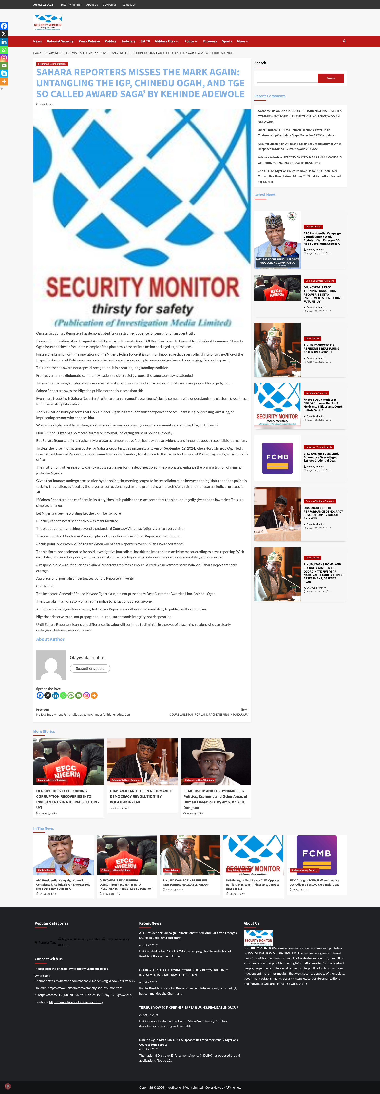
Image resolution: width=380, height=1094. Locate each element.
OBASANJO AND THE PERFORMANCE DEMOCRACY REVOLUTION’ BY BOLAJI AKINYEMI (141, 796)
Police (189, 41)
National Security (60, 41)
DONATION (109, 4)
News (37, 41)
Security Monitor (71, 4)
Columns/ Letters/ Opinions (52, 64)
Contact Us (129, 4)
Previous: (83, 712)
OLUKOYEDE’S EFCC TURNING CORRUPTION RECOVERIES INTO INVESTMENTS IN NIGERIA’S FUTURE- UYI (68, 799)
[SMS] (70, 695)
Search (260, 63)
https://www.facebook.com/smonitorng (76, 1002)
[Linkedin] (55, 695)
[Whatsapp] (63, 695)
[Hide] (1, 89)
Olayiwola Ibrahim (88, 657)
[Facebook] (40, 695)
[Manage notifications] (8, 1086)
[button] (344, 41)
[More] (94, 695)
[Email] (78, 695)
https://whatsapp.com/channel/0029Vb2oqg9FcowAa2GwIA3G (91, 981)
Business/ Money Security (319, 446)
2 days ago (118, 808)
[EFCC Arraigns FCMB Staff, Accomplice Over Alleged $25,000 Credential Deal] (317, 855)
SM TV (145, 41)
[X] (47, 695)
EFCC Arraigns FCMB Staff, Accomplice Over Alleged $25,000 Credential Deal (314, 882)
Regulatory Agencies (316, 392)
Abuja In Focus (313, 226)
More (241, 41)
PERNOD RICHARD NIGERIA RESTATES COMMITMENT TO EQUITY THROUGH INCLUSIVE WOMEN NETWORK (300, 116)
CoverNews (213, 1087)
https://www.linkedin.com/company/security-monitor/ (85, 988)
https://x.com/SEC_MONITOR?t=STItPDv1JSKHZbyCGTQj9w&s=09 (85, 995)
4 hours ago (45, 813)
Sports (227, 41)
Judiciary (128, 41)
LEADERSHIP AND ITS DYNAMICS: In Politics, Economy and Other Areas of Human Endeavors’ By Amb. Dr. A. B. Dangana (215, 799)
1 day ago (234, 894)
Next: (209, 712)
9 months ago (46, 103)
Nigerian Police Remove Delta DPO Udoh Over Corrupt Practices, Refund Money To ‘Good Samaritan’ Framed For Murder (299, 176)
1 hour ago (44, 894)
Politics (110, 41)
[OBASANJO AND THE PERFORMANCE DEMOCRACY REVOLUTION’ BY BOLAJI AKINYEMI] (142, 761)
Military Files (165, 41)
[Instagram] (86, 695)
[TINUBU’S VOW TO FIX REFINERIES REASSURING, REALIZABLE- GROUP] (190, 855)
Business (210, 41)
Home (37, 53)
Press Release (89, 41)
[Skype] (4, 73)
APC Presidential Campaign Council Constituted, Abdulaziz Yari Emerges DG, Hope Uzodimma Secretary (63, 884)
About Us (92, 4)
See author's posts (90, 668)
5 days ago (192, 813)
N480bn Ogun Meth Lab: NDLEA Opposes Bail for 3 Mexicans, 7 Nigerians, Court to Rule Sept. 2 (253, 884)
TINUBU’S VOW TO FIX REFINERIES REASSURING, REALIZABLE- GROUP (186, 882)
